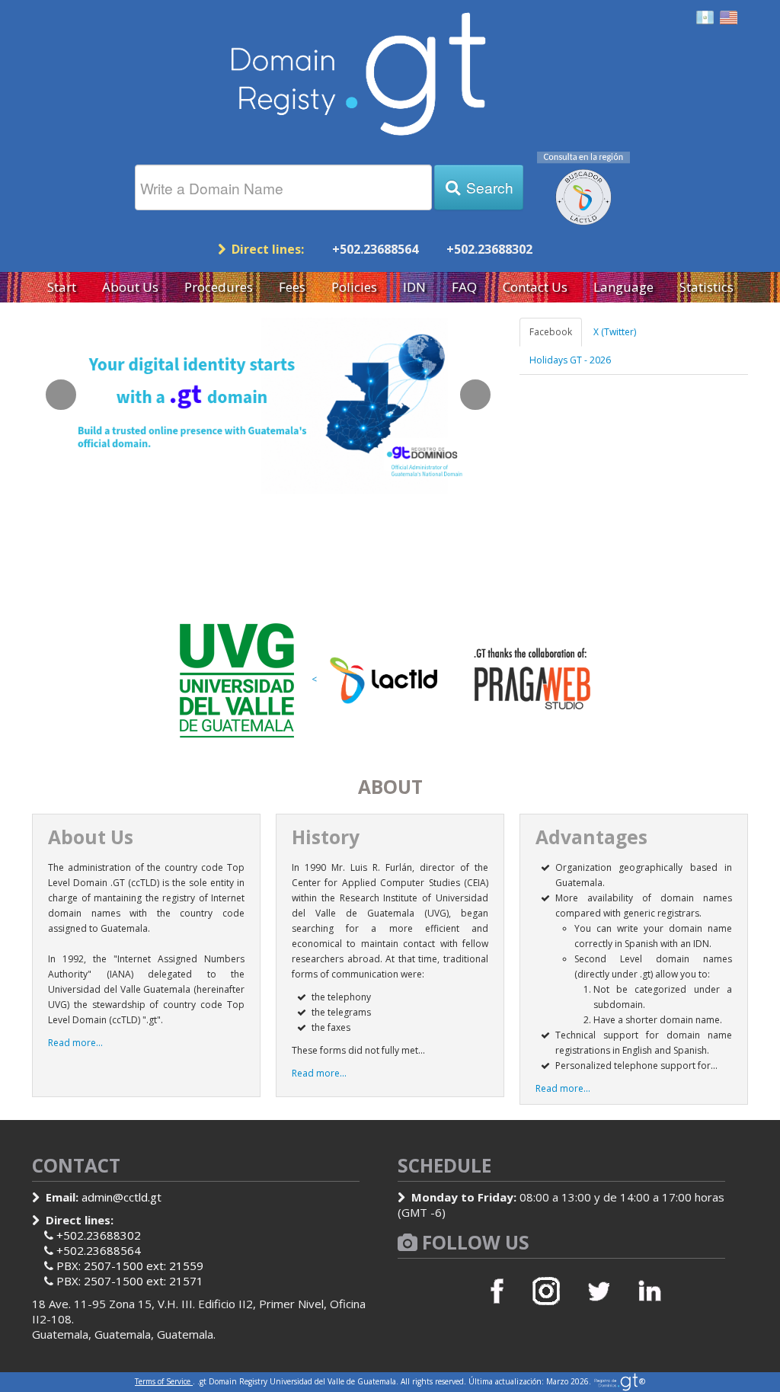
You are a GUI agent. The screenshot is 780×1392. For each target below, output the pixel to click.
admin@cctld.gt (121, 1197)
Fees (292, 287)
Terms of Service (164, 1381)
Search (487, 187)
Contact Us (535, 287)
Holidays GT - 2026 (570, 360)
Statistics (706, 287)
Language (623, 287)
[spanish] (704, 17)
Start (61, 287)
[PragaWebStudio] (534, 679)
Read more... (75, 1042)
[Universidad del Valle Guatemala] (238, 679)
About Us (130, 287)
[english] (728, 17)
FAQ (464, 287)
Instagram (547, 1290)
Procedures (218, 287)
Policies (354, 287)
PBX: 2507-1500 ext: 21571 (129, 1280)
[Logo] (358, 71)
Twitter (598, 1290)
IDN (414, 287)
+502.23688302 (489, 249)
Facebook (550, 331)
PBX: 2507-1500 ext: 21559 (129, 1265)
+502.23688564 (375, 249)
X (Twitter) (614, 331)
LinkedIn (649, 1290)
